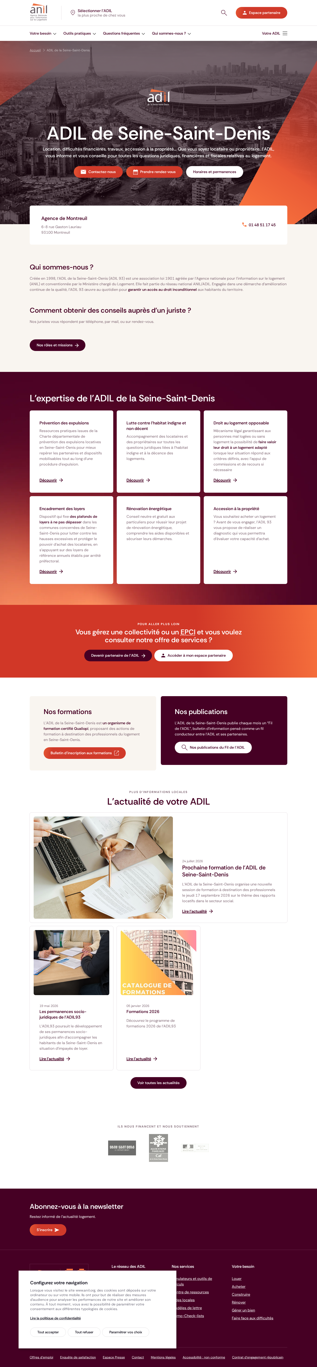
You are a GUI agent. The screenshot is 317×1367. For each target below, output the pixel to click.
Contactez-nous (102, 171)
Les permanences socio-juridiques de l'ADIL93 (62, 1014)
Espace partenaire (264, 12)
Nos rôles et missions (55, 345)
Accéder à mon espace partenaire (197, 655)
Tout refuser (84, 1332)
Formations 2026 (142, 1011)
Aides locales (183, 1300)
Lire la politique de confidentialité (55, 1318)
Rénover (239, 1302)
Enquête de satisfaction (78, 1357)
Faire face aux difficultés (252, 1318)
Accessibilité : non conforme (204, 1357)
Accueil (35, 50)
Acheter (239, 1286)
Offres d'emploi (41, 1357)
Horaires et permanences (214, 171)
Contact (138, 1357)
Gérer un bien (243, 1310)
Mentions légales (163, 1357)
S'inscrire (44, 1229)
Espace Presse (114, 1357)
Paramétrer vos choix (125, 1332)
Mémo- (188, 1315)
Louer (237, 1278)
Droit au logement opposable (241, 423)
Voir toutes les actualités (158, 1082)
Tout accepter (48, 1332)
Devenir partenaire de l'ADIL (115, 655)
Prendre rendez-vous (158, 171)
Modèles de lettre (187, 1307)
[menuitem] (275, 33)
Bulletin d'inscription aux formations (81, 753)
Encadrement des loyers (62, 508)
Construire (241, 1294)
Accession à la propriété (236, 508)
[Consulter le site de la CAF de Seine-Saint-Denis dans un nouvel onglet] (158, 1148)
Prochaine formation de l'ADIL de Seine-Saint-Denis (223, 871)
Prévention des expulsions (64, 423)
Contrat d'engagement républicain (257, 1357)
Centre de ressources (190, 1292)
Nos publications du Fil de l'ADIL (217, 747)
